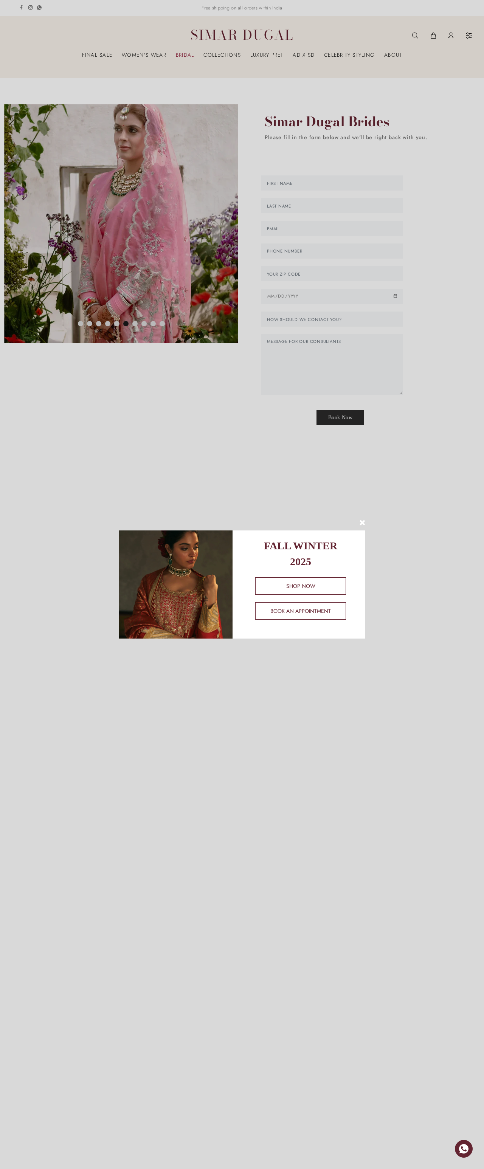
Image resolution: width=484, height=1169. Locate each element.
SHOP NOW (300, 586)
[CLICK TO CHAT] (464, 1149)
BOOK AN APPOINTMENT (300, 611)
